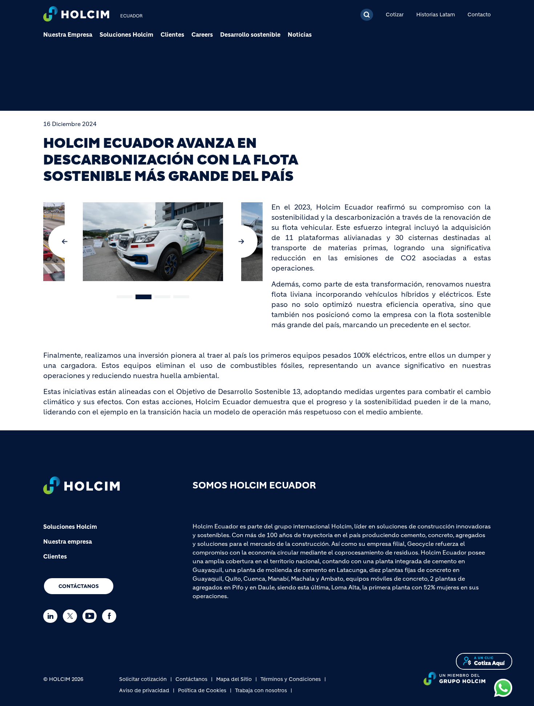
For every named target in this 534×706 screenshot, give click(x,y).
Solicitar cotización (143, 679)
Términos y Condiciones (290, 679)
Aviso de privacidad (144, 690)
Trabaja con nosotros (261, 690)
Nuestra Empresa (67, 34)
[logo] (76, 15)
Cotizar (395, 14)
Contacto (479, 14)
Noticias (300, 34)
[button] (64, 241)
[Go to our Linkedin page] (52, 616)
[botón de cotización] (484, 660)
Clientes (172, 34)
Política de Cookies (202, 690)
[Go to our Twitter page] (72, 616)
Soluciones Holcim (126, 34)
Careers (202, 34)
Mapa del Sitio (234, 679)
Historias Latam (435, 14)
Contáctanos (78, 586)
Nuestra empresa (67, 541)
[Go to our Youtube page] (91, 616)
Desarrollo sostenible (250, 34)
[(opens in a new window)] (503, 687)
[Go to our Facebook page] (111, 616)
